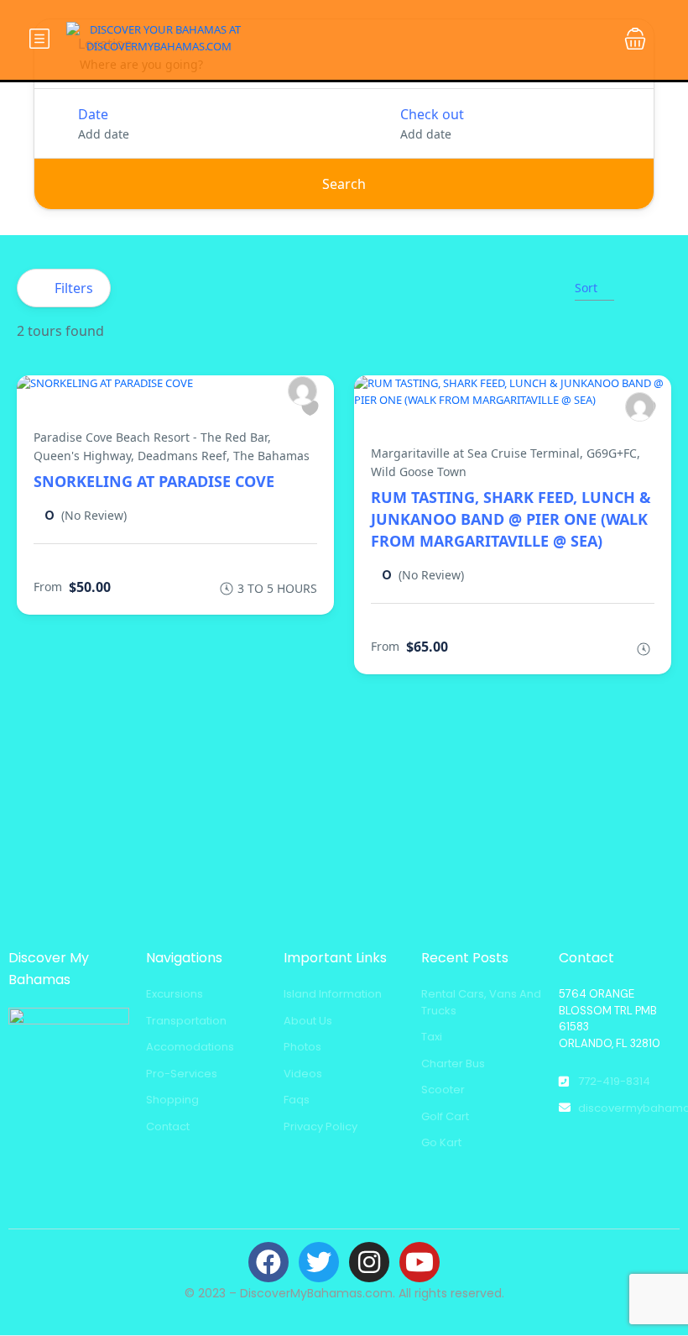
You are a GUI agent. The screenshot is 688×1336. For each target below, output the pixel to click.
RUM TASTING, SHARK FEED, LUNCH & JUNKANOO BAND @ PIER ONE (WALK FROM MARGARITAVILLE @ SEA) (511, 519)
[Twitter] (319, 1262)
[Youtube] (419, 1262)
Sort (586, 288)
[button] (635, 39)
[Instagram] (369, 1262)
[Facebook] (268, 1262)
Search (344, 184)
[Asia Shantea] (639, 407)
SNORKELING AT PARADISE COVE (154, 481)
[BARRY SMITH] (302, 391)
